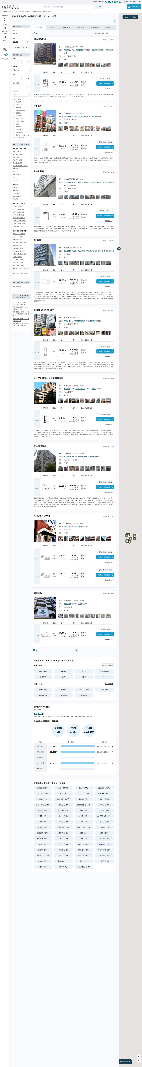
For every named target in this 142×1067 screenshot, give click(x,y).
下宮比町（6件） (63, 810)
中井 (14, 171)
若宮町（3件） (63, 833)
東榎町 (63, 671)
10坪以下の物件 (17, 206)
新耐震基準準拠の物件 (19, 242)
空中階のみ (19, 127)
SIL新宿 (37, 239)
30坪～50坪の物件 (18, 212)
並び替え (97, 33)
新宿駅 (15, 187)
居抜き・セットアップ (22, 135)
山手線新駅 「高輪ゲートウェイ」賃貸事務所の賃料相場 (21, 314)
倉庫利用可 (19, 132)
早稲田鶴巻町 (17, 174)
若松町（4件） (63, 822)
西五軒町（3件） (104, 827)
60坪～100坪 (95, 27)
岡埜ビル (38, 592)
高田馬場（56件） (104, 788)
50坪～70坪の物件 (18, 215)
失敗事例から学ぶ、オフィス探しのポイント (21, 308)
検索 (100, 7)
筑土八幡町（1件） (84, 867)
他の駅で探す (109, 684)
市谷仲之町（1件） (43, 855)
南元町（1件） (43, 861)
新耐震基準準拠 (20, 110)
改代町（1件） (63, 855)
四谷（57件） (84, 788)
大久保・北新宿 (17, 160)
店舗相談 (18, 113)
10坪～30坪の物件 (18, 209)
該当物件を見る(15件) (103, 746)
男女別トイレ (20, 102)
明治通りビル (40, 38)
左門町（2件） (63, 838)
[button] (135, 536)
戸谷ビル (38, 105)
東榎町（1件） (63, 850)
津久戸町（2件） (104, 838)
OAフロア (19, 104)
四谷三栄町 (43, 671)
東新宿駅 (15, 190)
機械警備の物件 (17, 239)
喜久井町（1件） (84, 855)
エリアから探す (20, 11)
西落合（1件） (105, 861)
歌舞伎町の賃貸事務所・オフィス (42, 11)
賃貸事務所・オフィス (7, 11)
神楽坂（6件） (43, 810)
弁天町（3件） (105, 822)
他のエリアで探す (107, 665)
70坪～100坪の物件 (19, 218)
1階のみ (18, 124)
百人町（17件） (84, 793)
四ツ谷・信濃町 (17, 163)
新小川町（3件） (43, 833)
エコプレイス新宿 (42, 515)
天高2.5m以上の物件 (19, 251)
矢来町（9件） (105, 799)
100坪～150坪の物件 (19, 220)
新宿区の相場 (17, 286)
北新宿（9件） (84, 799)
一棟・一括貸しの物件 (19, 254)
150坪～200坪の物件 (19, 223)
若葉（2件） (43, 844)
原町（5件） (84, 810)
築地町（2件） (84, 838)
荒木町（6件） (105, 805)
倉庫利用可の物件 (18, 265)
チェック (37, 85)
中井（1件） (84, 861)
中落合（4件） (43, 822)
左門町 (84, 677)
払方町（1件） (43, 850)
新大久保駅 (106, 182)
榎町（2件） (84, 833)
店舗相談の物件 (17, 245)
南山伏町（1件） (63, 861)
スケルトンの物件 (18, 262)
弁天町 (15, 180)
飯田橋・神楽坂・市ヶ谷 (20, 166)
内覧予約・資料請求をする (105, 83)
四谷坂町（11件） (43, 799)
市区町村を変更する (21, 47)
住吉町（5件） (63, 816)
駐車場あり (19, 116)
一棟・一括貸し (20, 121)
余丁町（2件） (63, 844)
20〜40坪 (40, 752)
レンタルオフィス (21, 138)
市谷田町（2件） (43, 838)
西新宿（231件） (43, 788)
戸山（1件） (63, 867)
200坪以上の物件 (18, 226)
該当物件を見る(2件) (103, 752)
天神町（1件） (43, 867)
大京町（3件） (43, 827)
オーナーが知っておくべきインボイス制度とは (21, 303)
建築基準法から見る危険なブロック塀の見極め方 (21, 325)
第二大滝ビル (40, 445)
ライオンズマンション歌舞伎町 (48, 377)
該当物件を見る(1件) (103, 763)
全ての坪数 (38, 27)
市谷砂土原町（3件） (84, 827)
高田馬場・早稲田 (18, 154)
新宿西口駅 (67, 116)
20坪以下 (52, 27)
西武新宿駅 (16, 193)
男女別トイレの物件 (19, 234)
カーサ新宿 (39, 171)
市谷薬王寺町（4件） (104, 816)
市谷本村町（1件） (104, 850)
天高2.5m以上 (20, 118)
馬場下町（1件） (104, 844)
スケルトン (19, 129)
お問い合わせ (136, 7)
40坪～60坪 (80, 27)
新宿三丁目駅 (17, 196)
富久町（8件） (63, 805)
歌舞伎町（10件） (63, 799)
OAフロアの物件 (18, 237)
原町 (14, 177)
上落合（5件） (105, 810)
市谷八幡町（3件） (63, 827)
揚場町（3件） (84, 822)
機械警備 (18, 107)
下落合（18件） (63, 793)
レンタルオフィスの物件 (20, 273)
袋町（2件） (104, 833)
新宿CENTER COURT (44, 309)
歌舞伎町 (15, 42)
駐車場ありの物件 (18, 248)
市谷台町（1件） (84, 850)
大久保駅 (15, 199)
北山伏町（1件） (104, 855)
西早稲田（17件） (104, 793)
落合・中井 (16, 157)
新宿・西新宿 (17, 151)
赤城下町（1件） (84, 844)
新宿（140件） (63, 788)
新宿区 (28, 11)
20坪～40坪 (66, 27)
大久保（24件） (43, 793)
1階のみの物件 (17, 257)
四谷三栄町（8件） (43, 805)
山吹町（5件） (84, 816)
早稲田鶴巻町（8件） (84, 805)
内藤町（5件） (43, 816)
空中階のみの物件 (18, 260)
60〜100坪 (40, 763)
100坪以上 (109, 27)
